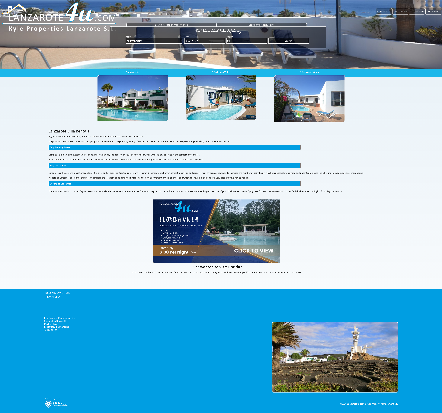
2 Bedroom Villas (221, 72)
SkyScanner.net (335, 191)
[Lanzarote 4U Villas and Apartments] (59, 18)
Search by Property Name (261, 24)
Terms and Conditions (57, 292)
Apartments (132, 72)
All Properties (384, 11)
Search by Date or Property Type (171, 24)
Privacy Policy (52, 296)
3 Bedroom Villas (309, 72)
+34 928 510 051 (433, 11)
